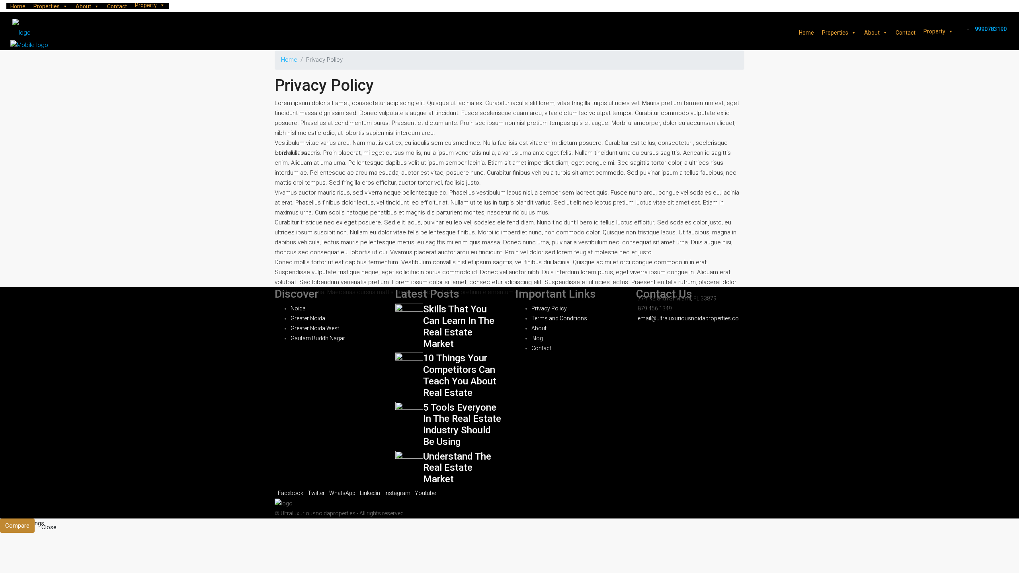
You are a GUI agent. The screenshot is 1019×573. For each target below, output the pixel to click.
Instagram (398, 493)
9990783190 (991, 29)
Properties (46, 6)
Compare (17, 525)
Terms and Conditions (559, 318)
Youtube (425, 493)
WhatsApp (343, 493)
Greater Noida (308, 318)
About (83, 6)
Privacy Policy (549, 308)
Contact (117, 6)
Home (17, 6)
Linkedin (370, 493)
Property (146, 5)
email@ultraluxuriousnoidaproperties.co (688, 318)
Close (49, 527)
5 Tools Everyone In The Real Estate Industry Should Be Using (462, 424)
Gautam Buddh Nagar (318, 338)
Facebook (291, 493)
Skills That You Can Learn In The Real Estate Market (458, 326)
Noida (298, 308)
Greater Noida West (315, 328)
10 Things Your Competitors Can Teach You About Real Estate (459, 375)
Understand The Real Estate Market (457, 468)
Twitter (317, 493)
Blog (537, 338)
